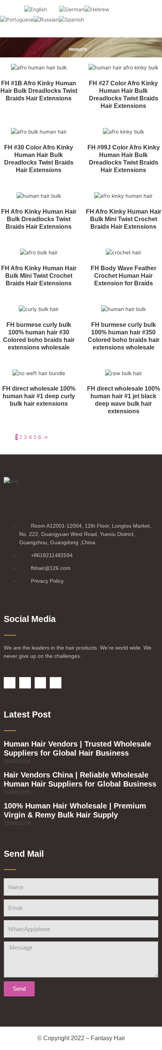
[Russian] (46, 20)
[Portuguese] (17, 20)
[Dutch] (18, 9)
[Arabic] (6, 9)
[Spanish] (71, 20)
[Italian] (115, 9)
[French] (53, 9)
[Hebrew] (96, 9)
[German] (71, 9)
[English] (35, 9)
